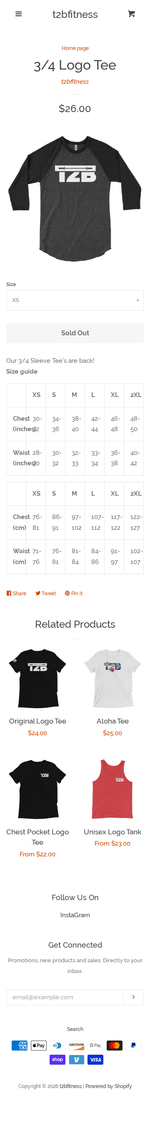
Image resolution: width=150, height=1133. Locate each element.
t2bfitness (75, 15)
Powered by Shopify (108, 1086)
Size (11, 284)
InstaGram (75, 915)
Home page (75, 48)
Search (75, 1029)
